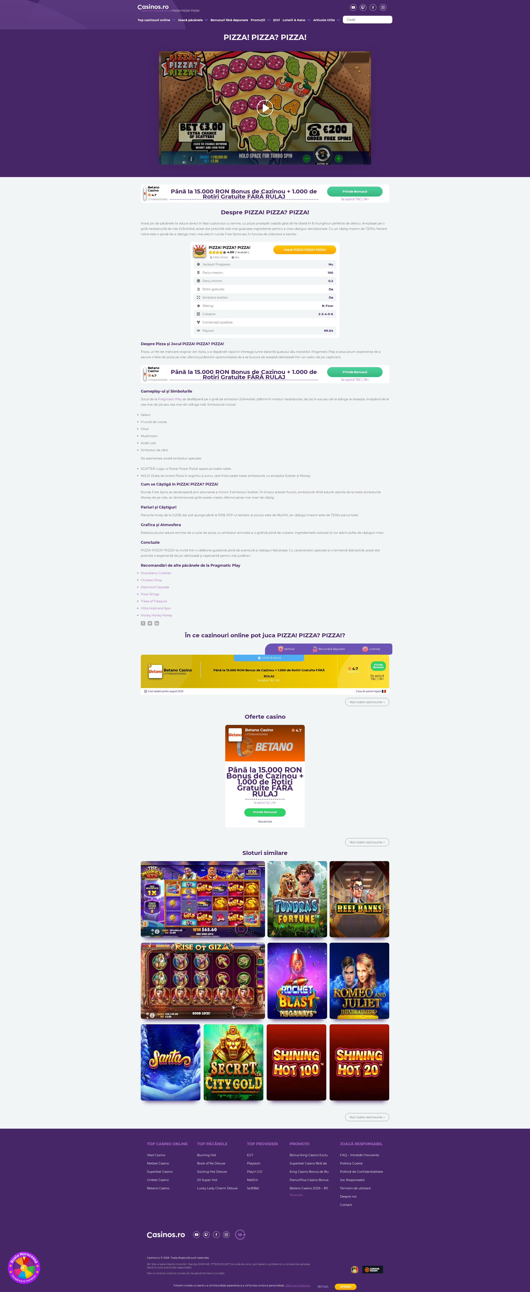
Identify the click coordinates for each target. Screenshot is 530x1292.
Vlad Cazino (156, 1155)
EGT (250, 1155)
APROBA (345, 1286)
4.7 (298, 730)
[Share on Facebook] (143, 623)
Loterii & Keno (290, 20)
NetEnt (252, 1180)
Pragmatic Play (170, 399)
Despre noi (348, 1196)
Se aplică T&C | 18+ (269, 680)
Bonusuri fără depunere (221, 20)
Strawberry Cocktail (156, 573)
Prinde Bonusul (378, 666)
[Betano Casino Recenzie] (155, 671)
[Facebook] (371, 7)
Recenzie (353, 672)
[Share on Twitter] (150, 623)
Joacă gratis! (203, 897)
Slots (167, 10)
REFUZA (323, 1286)
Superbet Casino (159, 1172)
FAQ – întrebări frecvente (359, 1155)
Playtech (253, 1163)
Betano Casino (178, 670)
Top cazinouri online (148, 20)
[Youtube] (352, 7)
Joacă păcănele (186, 20)
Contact (346, 1205)
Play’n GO (254, 1172)
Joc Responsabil (352, 1180)
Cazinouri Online (151, 10)
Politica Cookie (351, 1163)
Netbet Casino (158, 1163)
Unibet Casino (158, 1180)
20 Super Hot (207, 1180)
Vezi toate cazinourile (367, 702)
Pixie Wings (150, 594)
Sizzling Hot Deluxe (212, 1172)
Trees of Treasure (154, 601)
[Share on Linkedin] (156, 623)
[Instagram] (381, 7)
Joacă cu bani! (203, 905)
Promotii (296, 1195)
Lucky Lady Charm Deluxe (217, 1188)
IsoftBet (253, 1188)
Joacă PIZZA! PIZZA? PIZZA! (305, 250)
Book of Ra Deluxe (211, 1163)
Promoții (256, 20)
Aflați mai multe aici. (298, 1285)
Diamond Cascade (155, 587)
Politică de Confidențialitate (361, 1172)
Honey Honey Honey (156, 615)
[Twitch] (362, 7)
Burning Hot (206, 1155)
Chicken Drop (151, 580)
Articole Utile (320, 20)
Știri (275, 20)
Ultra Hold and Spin (156, 608)
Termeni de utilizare (355, 1188)
